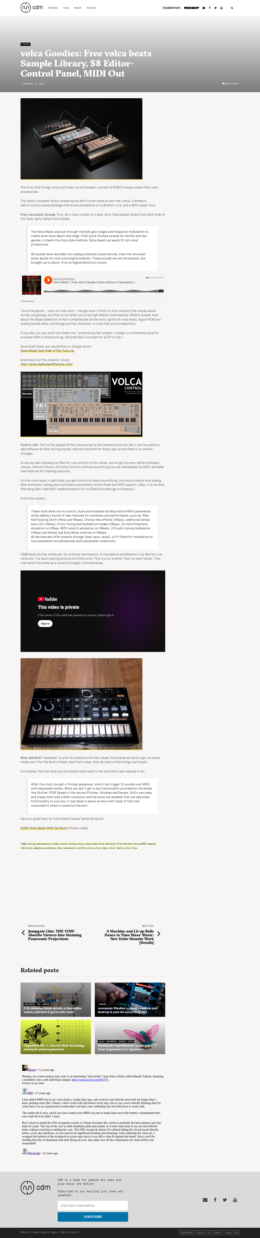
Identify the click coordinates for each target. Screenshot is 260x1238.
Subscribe (93, 1216)
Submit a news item (226, 1232)
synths (82, 847)
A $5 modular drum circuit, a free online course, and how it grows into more (53, 1010)
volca (90, 847)
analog (31, 843)
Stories (53, 7)
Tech (66, 7)
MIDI (144, 843)
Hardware (128, 843)
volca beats (115, 847)
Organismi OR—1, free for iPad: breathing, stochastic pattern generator (54, 1047)
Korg (137, 843)
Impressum (186, 1232)
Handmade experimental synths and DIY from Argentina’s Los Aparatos (127, 1047)
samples (38, 847)
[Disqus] (93, 1110)
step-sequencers (67, 847)
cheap (55, 843)
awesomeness (43, 843)
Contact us (203, 1232)
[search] (232, 8)
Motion (91, 7)
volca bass (101, 847)
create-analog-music (72, 843)
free (119, 843)
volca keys (130, 847)
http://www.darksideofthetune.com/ (47, 364)
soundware (50, 847)
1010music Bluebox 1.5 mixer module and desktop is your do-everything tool (127, 1010)
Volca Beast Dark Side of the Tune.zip (47, 351)
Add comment (232, 84)
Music (77, 7)
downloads (92, 843)
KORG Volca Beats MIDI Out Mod (43, 828)
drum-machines (107, 843)
